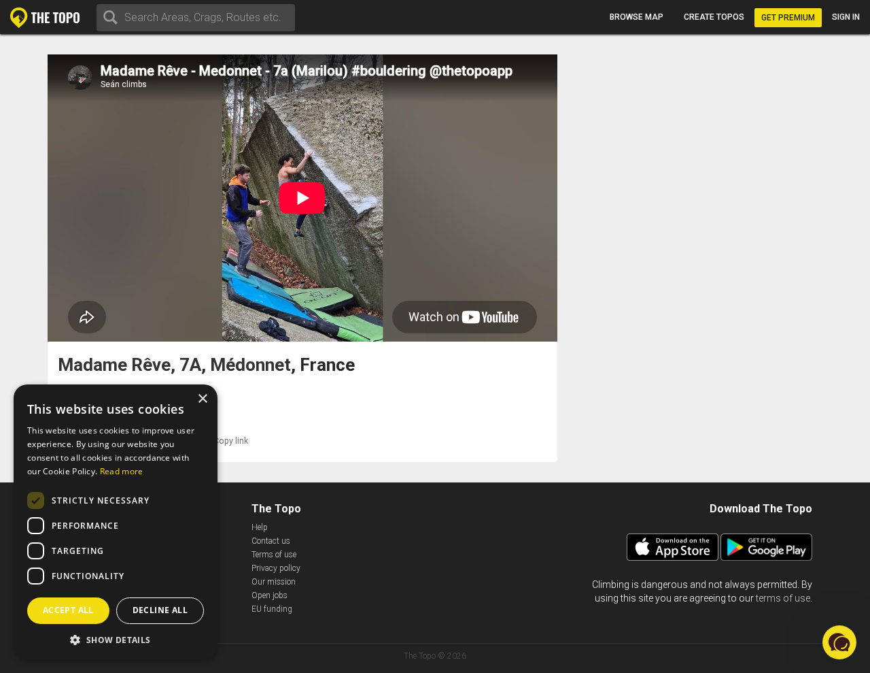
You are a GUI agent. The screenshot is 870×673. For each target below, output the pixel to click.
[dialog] (116, 521)
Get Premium (788, 17)
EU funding (271, 609)
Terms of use (273, 554)
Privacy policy (275, 568)
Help (259, 527)
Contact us (270, 541)
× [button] (202, 399)
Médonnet (250, 365)
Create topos (714, 17)
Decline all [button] (160, 610)
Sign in (846, 17)
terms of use (783, 598)
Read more (121, 471)
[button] (115, 639)
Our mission (273, 582)
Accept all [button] (68, 610)
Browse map (636, 17)
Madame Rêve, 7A (129, 365)
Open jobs (269, 595)
